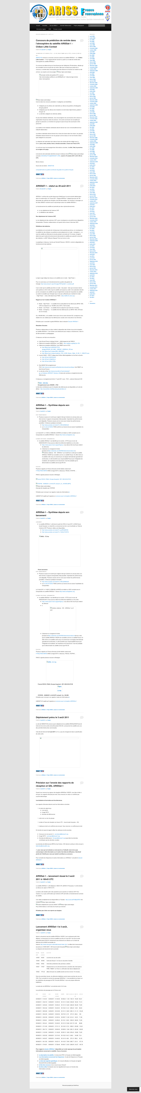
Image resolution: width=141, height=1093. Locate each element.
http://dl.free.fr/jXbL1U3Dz (49, 361)
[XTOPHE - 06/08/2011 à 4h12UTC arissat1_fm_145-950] (53, 483)
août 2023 (92, 89)
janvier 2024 (93, 81)
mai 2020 (92, 149)
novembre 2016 (93, 220)
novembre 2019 (93, 158)
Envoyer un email (57, 29)
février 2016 (93, 235)
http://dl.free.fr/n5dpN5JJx (49, 359)
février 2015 (93, 251)
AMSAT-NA (39, 57)
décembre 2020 (93, 137)
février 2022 (93, 113)
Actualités (44, 25)
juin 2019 (92, 167)
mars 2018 (92, 192)
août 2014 (92, 254)
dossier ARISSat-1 (50, 1049)
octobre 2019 (93, 160)
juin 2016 (92, 228)
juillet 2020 (92, 146)
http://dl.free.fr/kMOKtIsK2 (49, 357)
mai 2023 (92, 93)
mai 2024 (92, 74)
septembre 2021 (94, 122)
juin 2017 (92, 208)
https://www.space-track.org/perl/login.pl (52, 445)
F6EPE (45, 470)
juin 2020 (92, 148)
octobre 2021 (93, 120)
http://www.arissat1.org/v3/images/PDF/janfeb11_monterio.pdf (57, 284)
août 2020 (92, 144)
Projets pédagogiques (79, 25)
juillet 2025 (92, 53)
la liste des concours (45, 1065)
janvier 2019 (93, 175)
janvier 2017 (93, 216)
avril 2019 (92, 170)
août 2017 (92, 204)
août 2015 (92, 242)
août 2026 (92, 36)
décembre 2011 (93, 285)
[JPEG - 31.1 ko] (60, 670)
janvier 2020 (93, 155)
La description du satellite (46, 1055)
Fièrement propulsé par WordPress (70, 1085)
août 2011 (92, 292)
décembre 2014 (93, 252)
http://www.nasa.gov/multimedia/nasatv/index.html (53, 944)
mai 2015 (92, 246)
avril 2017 (92, 211)
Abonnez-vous (133, 1089)
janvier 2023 (93, 98)
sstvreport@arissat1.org (53, 836)
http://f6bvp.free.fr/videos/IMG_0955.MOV (53, 351)
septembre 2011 (94, 290)
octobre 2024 (93, 69)
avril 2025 (92, 58)
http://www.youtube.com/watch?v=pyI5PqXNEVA (55, 530)
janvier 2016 (93, 237)
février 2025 (93, 62)
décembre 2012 (93, 270)
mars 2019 (92, 172)
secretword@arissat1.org (61, 834)
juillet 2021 (92, 125)
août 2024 (92, 72)
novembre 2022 (93, 101)
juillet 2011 (92, 294)
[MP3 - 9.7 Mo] (60, 688)
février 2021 (93, 134)
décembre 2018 (93, 177)
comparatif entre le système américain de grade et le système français (54, 169)
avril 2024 (92, 76)
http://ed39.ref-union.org (68, 296)
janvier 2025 (93, 63)
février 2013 (93, 266)
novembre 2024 (93, 67)
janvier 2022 (93, 115)
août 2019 (92, 163)
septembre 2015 (94, 240)
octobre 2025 (93, 50)
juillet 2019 (92, 165)
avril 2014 (92, 258)
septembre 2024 (94, 70)
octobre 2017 (93, 201)
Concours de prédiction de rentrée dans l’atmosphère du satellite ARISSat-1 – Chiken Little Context (56, 43)
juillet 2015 (92, 244)
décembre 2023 (93, 82)
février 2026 (93, 46)
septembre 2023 (94, 88)
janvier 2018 (93, 196)
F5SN (41, 470)
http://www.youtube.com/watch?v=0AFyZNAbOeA (55, 425)
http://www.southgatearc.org (67, 435)
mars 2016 (92, 234)
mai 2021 (92, 129)
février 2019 (93, 173)
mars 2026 (92, 45)
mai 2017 (92, 210)
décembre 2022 (93, 100)
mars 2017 (92, 213)
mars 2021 (92, 132)
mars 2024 (92, 77)
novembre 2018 (93, 179)
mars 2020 (92, 153)
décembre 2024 (93, 65)
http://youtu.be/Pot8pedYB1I (73, 899)
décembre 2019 (93, 156)
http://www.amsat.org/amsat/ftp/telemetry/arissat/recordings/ (58, 367)
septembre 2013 (94, 261)
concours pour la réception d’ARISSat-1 (66, 496)
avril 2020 (92, 151)
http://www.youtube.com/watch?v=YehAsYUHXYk (55, 532)
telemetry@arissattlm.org (42, 846)
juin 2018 (92, 187)
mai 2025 (92, 57)
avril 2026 (92, 43)
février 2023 (93, 96)
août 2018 (92, 184)
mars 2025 (92, 60)
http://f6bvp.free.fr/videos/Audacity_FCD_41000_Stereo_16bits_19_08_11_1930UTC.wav (65, 353)
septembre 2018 (94, 182)
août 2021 (92, 124)
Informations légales (41, 29)
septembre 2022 (94, 105)
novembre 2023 (93, 84)
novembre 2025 (93, 48)
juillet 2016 (92, 227)
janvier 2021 (93, 136)
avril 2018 (92, 191)
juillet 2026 (92, 38)
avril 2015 (92, 247)
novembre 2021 (93, 118)
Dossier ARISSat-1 (73, 321)
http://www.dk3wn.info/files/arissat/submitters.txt (53, 389)
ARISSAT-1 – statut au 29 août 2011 (53, 185)
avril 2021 (92, 130)
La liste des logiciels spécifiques (48, 1061)
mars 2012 (92, 280)
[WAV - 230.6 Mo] (43, 383)
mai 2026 (92, 41)
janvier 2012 (93, 283)
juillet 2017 (92, 206)
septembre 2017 (94, 203)
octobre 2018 (93, 180)
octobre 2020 (93, 141)
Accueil (38, 25)
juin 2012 (92, 276)
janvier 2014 (93, 259)
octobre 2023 (93, 86)
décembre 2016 (93, 218)
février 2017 (93, 215)
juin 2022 (92, 108)
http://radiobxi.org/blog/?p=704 (72, 343)
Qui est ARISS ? (54, 25)
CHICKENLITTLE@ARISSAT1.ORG (50, 156)
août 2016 (92, 225)
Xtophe (49, 49)
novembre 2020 (93, 139)
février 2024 (93, 79)
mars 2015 (92, 249)
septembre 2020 (94, 143)
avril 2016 (92, 232)
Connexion (92, 303)
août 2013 (92, 263)
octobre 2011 (93, 289)
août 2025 (92, 52)
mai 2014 (92, 256)
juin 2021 (92, 127)
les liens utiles (43, 1067)
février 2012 (93, 282)
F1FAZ (37, 470)
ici (69, 492)
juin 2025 (92, 55)
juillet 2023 (92, 91)
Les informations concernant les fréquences (51, 1057)
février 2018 (93, 194)
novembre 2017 (93, 199)
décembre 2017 (93, 197)
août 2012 (92, 275)
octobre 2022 (93, 103)
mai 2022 (92, 110)
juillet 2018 (92, 185)
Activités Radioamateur (65, 25)
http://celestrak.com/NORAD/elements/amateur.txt (61, 451)
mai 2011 (92, 297)
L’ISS (49, 29)
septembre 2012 (94, 273)
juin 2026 (92, 39)
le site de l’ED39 (48, 427)
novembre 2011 (93, 287)
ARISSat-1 (43, 178)
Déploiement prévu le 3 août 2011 (52, 717)
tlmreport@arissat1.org (59, 838)
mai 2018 (92, 189)
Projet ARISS (50, 178)
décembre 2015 (93, 239)
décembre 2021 (93, 117)
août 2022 (92, 106)
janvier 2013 (93, 268)
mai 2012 (92, 278)
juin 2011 (92, 295)
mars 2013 (92, 264)
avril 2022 (92, 112)
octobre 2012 (93, 271)
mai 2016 (92, 230)
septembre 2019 (94, 161)
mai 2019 (92, 168)
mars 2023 (92, 94)
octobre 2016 (93, 222)
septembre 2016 (94, 223)
